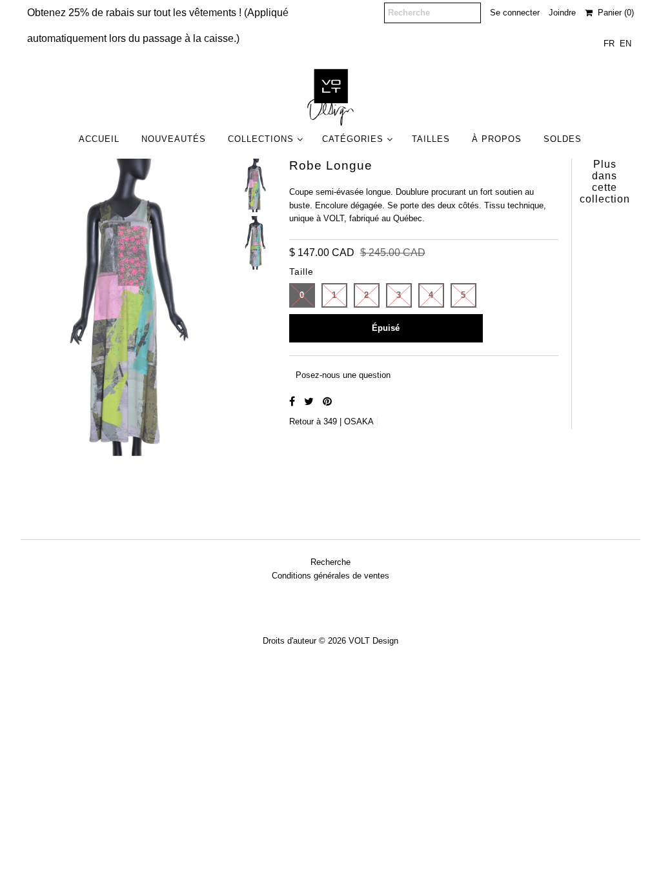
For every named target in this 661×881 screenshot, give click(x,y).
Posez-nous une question (343, 375)
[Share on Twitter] (310, 401)
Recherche (330, 562)
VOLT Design (373, 641)
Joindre (562, 12)
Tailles (431, 139)
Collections (261, 139)
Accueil (99, 139)
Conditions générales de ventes (330, 575)
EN (625, 43)
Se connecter (515, 12)
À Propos (497, 139)
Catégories (352, 139)
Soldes (563, 139)
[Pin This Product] (327, 401)
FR (609, 43)
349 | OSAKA (348, 421)
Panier (613, 12)
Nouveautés (173, 139)
